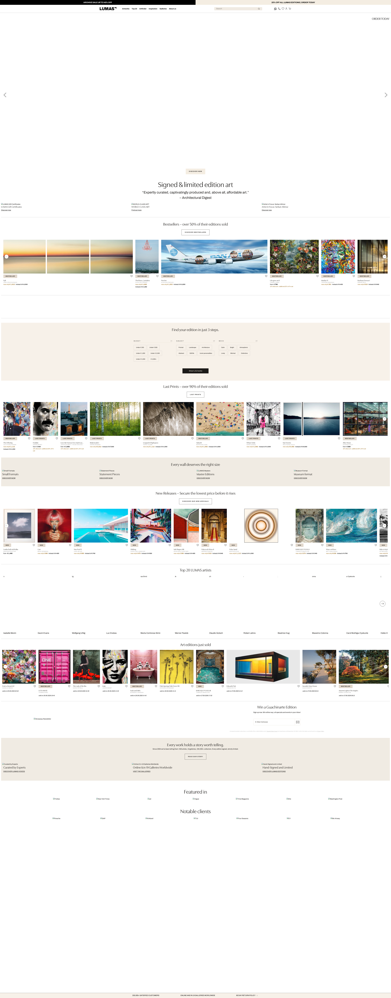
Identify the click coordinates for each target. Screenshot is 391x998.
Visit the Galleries (141, 771)
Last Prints (195, 394)
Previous (5, 95)
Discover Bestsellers (195, 232)
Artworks (125, 9)
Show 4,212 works (195, 371)
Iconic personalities (206, 353)
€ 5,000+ (153, 359)
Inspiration (153, 9)
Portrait (181, 347)
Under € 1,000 (140, 353)
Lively (223, 353)
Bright (232, 347)
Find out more (136, 210)
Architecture (206, 347)
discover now (8, 478)
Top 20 (134, 9)
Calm (223, 347)
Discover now (6, 210)
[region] (195, 265)
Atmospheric (244, 347)
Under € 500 (153, 347)
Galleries (163, 9)
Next (386, 95)
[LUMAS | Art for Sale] (108, 8)
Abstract (181, 353)
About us (172, 9)
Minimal (232, 353)
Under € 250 (140, 347)
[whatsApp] (275, 9)
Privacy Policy (320, 731)
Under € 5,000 (140, 359)
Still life (192, 353)
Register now (297, 722)
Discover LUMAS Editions (274, 771)
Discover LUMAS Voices (14, 771)
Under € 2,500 (155, 353)
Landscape (192, 347)
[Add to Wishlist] (131, 276)
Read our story (195, 756)
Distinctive (244, 353)
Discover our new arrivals (195, 501)
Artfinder (142, 9)
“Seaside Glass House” (272, 731)
